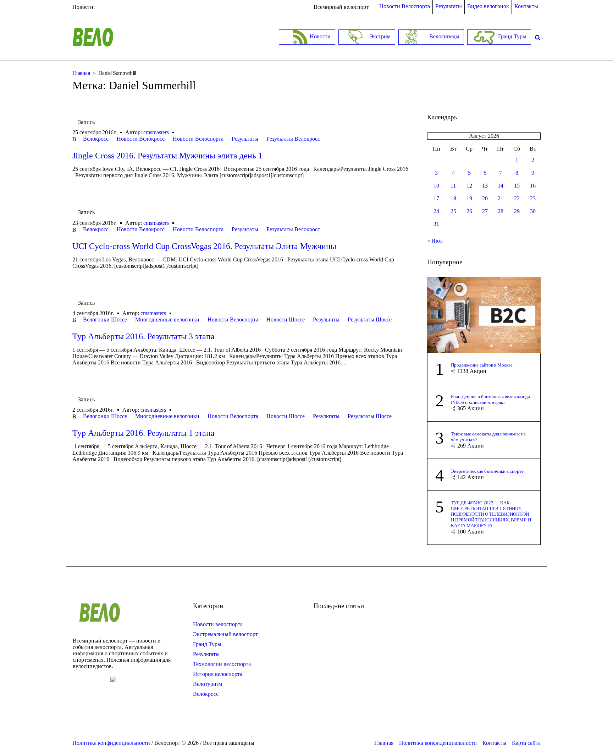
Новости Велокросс (141, 139)
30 (533, 211)
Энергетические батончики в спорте (487, 471)
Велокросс (96, 139)
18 (453, 198)
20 (485, 198)
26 (469, 211)
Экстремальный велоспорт (225, 634)
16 (533, 186)
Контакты (494, 743)
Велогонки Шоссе (105, 319)
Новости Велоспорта (198, 139)
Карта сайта (526, 743)
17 (436, 198)
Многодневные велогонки (167, 319)
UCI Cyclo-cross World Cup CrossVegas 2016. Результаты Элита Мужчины (204, 246)
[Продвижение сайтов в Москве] (484, 314)
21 (500, 198)
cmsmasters (156, 132)
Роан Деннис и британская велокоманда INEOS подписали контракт (490, 399)
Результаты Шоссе (370, 319)
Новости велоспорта (218, 624)
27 (485, 211)
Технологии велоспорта (222, 664)
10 (436, 186)
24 (436, 211)
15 (517, 186)
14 (500, 186)
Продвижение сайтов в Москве (482, 365)
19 (469, 198)
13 (485, 186)
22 (517, 198)
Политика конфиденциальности (438, 743)
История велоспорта (217, 674)
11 (453, 186)
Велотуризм (207, 684)
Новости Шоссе (285, 319)
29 (517, 211)
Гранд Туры (207, 644)
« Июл (435, 241)
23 (533, 198)
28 (500, 211)
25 (453, 211)
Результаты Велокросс (293, 139)
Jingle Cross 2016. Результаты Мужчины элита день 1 (167, 155)
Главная (81, 73)
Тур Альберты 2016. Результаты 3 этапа (143, 336)
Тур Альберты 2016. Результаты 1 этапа (143, 433)
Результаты (245, 139)
